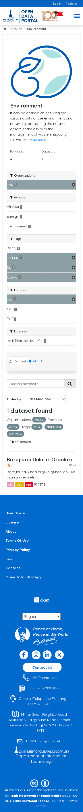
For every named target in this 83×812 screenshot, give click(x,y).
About (37, 361)
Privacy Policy (18, 549)
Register (71, 3)
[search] (70, 383)
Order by (14, 399)
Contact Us (42, 667)
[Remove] (43, 420)
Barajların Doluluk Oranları (39, 459)
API (10, 484)
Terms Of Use (17, 540)
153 (54, 678)
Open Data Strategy (23, 577)
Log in (57, 3)
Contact (13, 567)
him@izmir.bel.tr (51, 741)
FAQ (9, 558)
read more (38, 140)
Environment (36, 29)
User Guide (15, 513)
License (12, 522)
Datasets (20, 361)
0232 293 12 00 (40, 704)
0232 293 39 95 (49, 688)
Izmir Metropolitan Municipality (36, 795)
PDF (28, 484)
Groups (16, 29)
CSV (19, 484)
